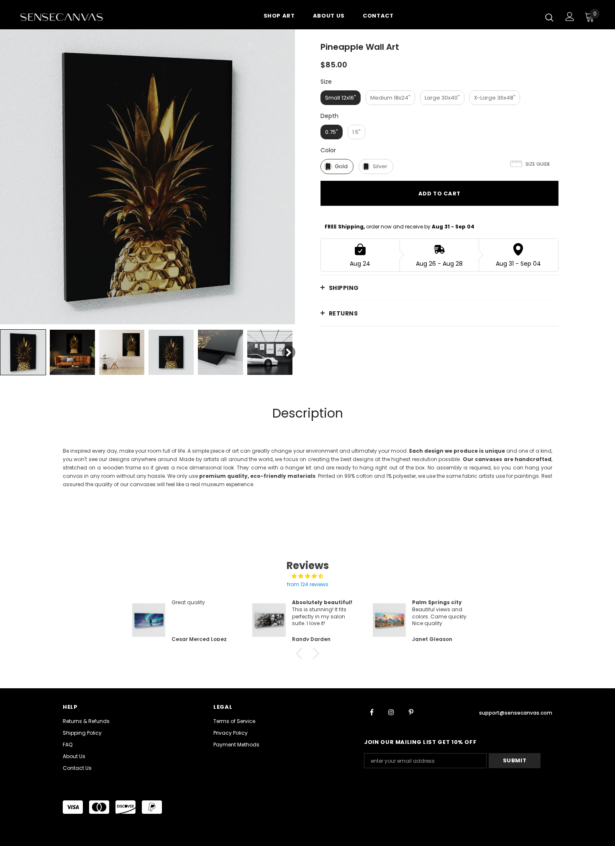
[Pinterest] (410, 711)
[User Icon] (569, 16)
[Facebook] (371, 711)
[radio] (340, 97)
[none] (23, 352)
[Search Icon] (549, 17)
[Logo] (69, 16)
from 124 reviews (307, 584)
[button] (301, 653)
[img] (307, 576)
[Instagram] (391, 711)
